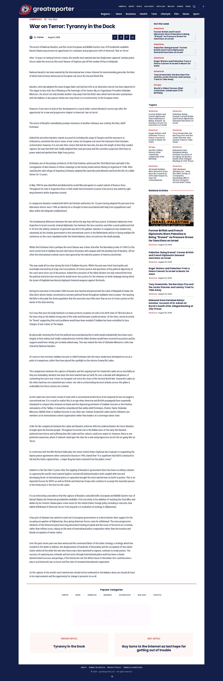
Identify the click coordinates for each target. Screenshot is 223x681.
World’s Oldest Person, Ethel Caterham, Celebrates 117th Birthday (168, 90)
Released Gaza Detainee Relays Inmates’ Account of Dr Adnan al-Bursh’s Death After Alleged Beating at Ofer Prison (183, 155)
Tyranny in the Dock (69, 646)
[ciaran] (31, 37)
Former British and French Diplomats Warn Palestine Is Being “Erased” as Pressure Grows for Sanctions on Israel (171, 35)
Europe (157, 85)
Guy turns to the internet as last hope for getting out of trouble (154, 648)
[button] (194, 6)
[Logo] (46, 9)
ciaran (40, 37)
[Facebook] (114, 37)
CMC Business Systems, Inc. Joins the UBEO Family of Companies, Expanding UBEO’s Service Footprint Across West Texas (182, 176)
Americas (35, 19)
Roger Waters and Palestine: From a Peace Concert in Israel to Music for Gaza (172, 63)
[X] (203, 6)
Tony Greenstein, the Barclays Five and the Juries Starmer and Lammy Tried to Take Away (172, 77)
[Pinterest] (126, 37)
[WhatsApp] (132, 37)
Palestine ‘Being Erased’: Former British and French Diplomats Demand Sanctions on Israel (170, 50)
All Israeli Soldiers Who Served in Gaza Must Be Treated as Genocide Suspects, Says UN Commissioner (158, 174)
